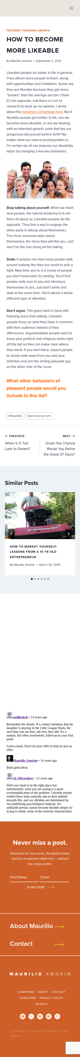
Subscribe (28, 998)
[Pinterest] (48, 1016)
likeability (15, 415)
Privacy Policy (52, 998)
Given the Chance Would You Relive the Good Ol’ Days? (59, 445)
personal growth (36, 30)
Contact (21, 943)
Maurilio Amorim (21, 60)
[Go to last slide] (11, 534)
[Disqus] (40, 654)
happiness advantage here (42, 111)
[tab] (32, 579)
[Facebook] (22, 1016)
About (43, 992)
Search (42, 1004)
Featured (14, 30)
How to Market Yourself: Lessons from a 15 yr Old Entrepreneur (33, 551)
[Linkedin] (40, 1016)
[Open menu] (71, 8)
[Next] (68, 534)
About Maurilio (31, 925)
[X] (31, 1016)
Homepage (26, 992)
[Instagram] (57, 1016)
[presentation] (40, 515)
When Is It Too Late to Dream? (17, 442)
